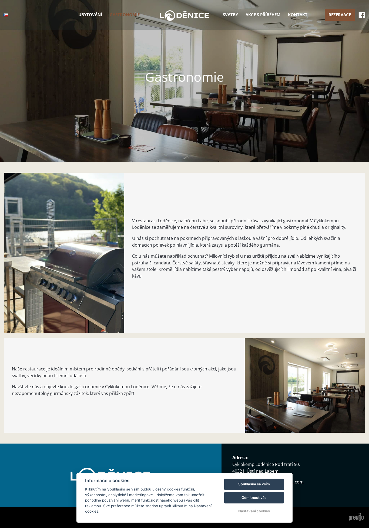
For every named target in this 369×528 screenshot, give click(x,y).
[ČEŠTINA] (5, 15)
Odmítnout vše (254, 497)
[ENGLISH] (7, 23)
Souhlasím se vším (254, 484)
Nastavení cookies (254, 511)
